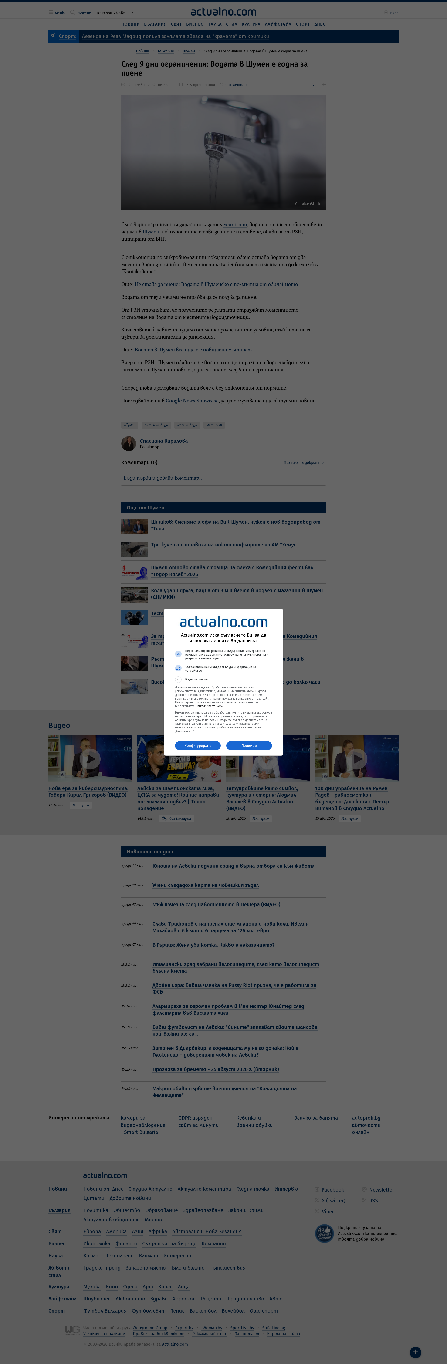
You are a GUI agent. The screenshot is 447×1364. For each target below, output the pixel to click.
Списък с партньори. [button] (210, 706)
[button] (223, 679)
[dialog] (223, 682)
